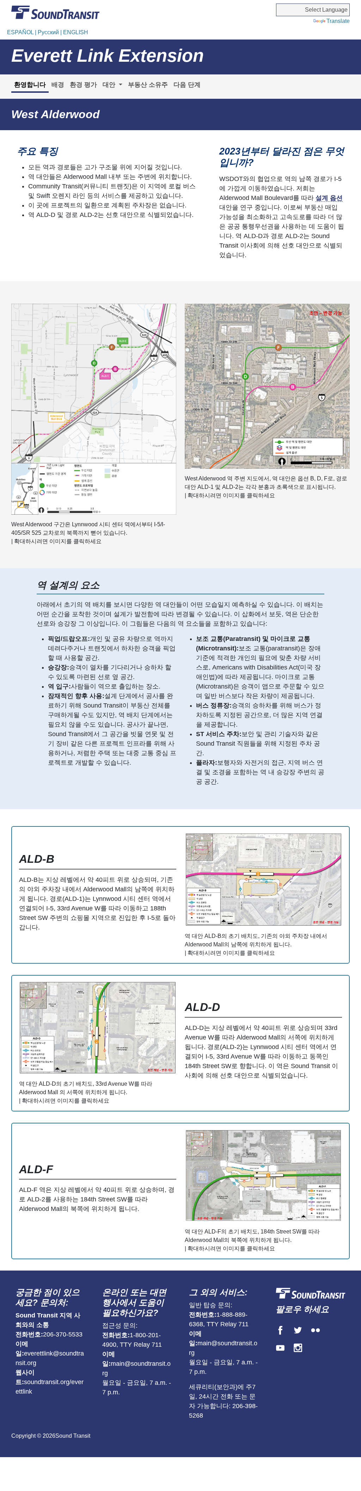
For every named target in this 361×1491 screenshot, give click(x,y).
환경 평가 (83, 84)
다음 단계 (187, 84)
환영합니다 (30, 84)
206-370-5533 (62, 1334)
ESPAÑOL (21, 32)
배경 (57, 84)
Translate (338, 21)
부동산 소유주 (148, 84)
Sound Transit (72, 1436)
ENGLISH (75, 32)
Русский (49, 32)
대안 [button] (110, 84)
